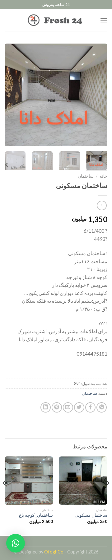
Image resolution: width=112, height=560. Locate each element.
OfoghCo (53, 551)
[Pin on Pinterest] (57, 407)
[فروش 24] (56, 20)
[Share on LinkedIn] (45, 407)
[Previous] (97, 95)
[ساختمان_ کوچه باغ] (29, 480)
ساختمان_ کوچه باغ (36, 515)
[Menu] (103, 20)
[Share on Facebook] (90, 407)
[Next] (10, 95)
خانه (103, 176)
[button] (15, 543)
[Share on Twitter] (79, 407)
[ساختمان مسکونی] (83, 480)
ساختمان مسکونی (91, 515)
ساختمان (86, 176)
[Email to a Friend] (68, 407)
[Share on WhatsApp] (101, 407)
